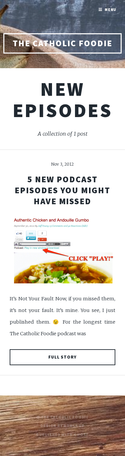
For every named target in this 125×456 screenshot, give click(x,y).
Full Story (62, 357)
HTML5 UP (74, 425)
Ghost (81, 434)
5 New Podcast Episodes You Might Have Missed (62, 190)
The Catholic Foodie (62, 43)
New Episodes (62, 99)
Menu (111, 9)
